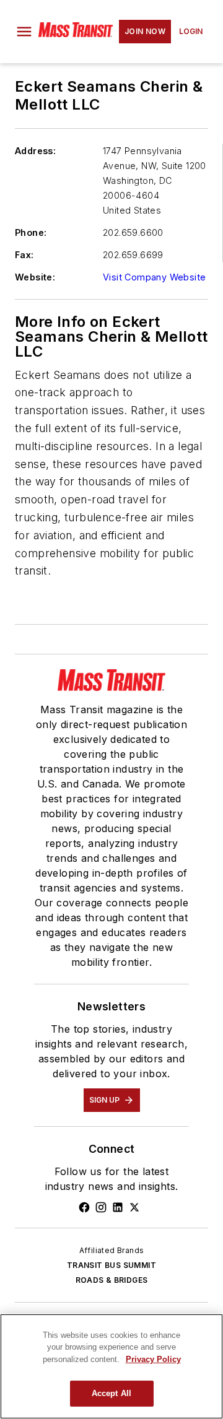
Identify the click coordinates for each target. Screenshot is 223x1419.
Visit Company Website (154, 277)
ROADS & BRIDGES (112, 1280)
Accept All (111, 1393)
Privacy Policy (153, 1359)
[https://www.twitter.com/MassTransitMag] (134, 1207)
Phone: (30, 232)
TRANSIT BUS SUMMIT (111, 1265)
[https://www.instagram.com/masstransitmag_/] (101, 1207)
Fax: (24, 255)
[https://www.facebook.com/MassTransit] (84, 1207)
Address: (35, 150)
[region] (111, 1366)
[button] (24, 31)
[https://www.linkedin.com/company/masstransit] (118, 1207)
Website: (35, 277)
